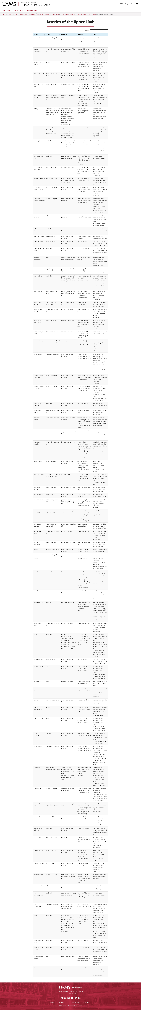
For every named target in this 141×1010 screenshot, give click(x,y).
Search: (87, 30)
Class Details (7, 10)
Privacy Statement (75, 1002)
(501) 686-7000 (72, 994)
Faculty (15, 10)
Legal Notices (87, 1002)
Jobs (128, 4)
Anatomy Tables (32, 10)
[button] (44, 35)
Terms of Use (63, 1002)
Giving (133, 4)
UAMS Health (122, 4)
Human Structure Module (35, 4)
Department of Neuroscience (28, 2)
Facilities (22, 10)
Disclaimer (53, 1002)
